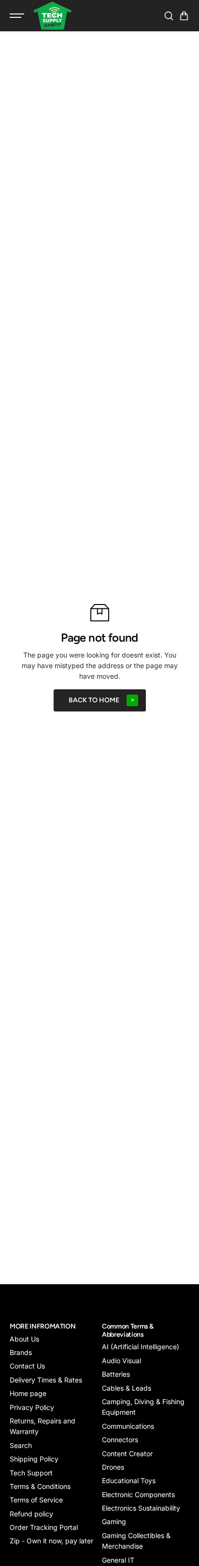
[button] (184, 16)
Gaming (114, 1521)
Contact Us (27, 1366)
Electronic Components (138, 1494)
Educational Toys (129, 1480)
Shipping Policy (34, 1459)
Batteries (116, 1374)
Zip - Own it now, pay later (51, 1541)
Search (21, 1445)
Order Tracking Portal (44, 1527)
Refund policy (31, 1514)
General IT (118, 1560)
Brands (21, 1352)
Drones (113, 1467)
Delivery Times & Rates (46, 1380)
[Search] (168, 16)
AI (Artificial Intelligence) (140, 1346)
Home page (28, 1393)
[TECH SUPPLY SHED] (52, 15)
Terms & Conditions (40, 1486)
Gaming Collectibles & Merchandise (136, 1540)
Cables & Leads (126, 1388)
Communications (128, 1426)
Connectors (120, 1439)
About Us (24, 1339)
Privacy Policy (32, 1407)
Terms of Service (36, 1500)
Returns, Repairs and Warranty (42, 1426)
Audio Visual (121, 1360)
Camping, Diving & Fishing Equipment (143, 1406)
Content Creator (127, 1453)
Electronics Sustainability (141, 1508)
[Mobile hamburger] (17, 15)
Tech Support (31, 1473)
